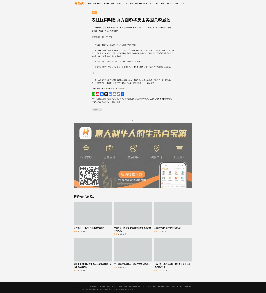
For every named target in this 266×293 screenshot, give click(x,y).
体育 (177, 3)
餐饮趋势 (170, 3)
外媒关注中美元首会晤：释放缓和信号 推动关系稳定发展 (173, 250)
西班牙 (119, 3)
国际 (131, 3)
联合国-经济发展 (141, 3)
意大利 (106, 3)
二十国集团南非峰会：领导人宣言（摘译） (133, 250)
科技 (162, 3)
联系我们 (188, 286)
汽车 (157, 3)
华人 (151, 3)
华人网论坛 (97, 3)
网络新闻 (96, 37)
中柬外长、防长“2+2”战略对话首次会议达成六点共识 (133, 213)
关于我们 (180, 286)
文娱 (182, 3)
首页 (89, 3)
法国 (112, 3)
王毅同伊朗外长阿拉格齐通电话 (173, 213)
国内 (125, 3)
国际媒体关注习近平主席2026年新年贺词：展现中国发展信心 (93, 250)
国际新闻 (97, 109)
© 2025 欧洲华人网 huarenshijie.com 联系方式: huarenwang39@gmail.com (107, 289)
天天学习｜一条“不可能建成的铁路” (93, 213)
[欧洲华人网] (79, 4)
